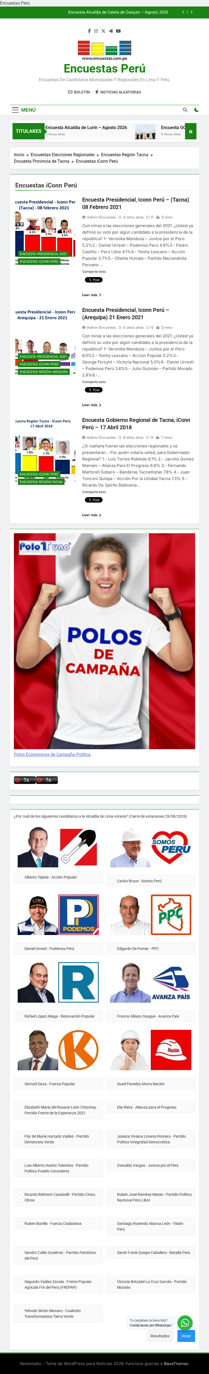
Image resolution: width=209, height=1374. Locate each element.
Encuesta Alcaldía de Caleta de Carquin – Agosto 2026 (118, 12)
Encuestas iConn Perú (39, 261)
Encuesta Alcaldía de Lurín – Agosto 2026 (69, 127)
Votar (186, 1336)
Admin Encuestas (101, 217)
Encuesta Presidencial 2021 (43, 254)
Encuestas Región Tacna (41, 481)
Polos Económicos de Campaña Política (52, 754)
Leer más (89, 294)
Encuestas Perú (105, 68)
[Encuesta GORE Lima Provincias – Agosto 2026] (128, 134)
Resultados (160, 1336)
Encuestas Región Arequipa (44, 371)
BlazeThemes (176, 1363)
